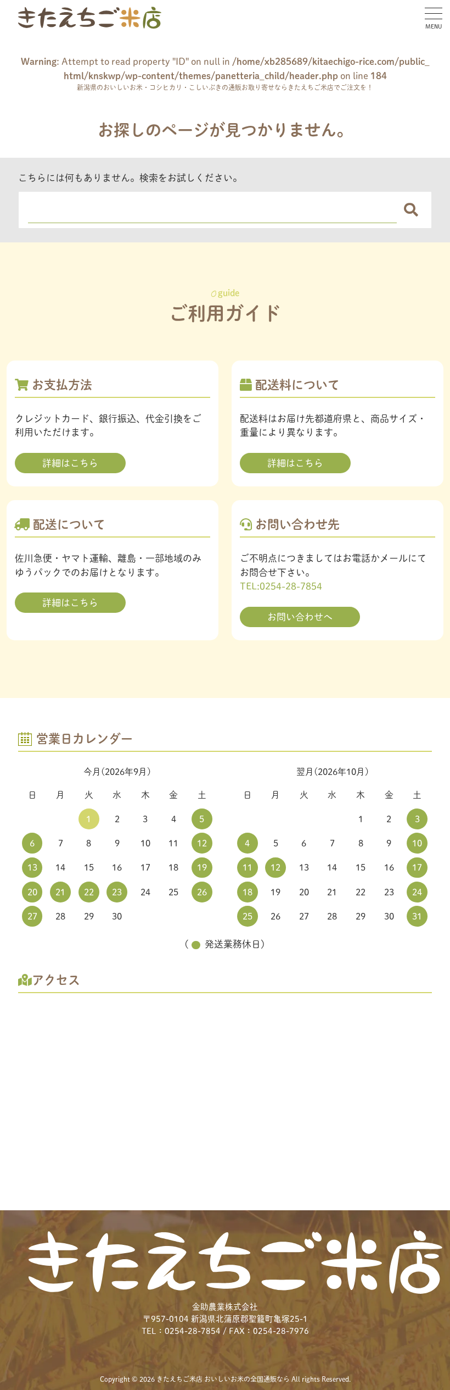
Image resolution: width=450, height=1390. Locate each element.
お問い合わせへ (300, 617)
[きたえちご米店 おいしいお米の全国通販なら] (89, 18)
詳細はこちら (70, 463)
